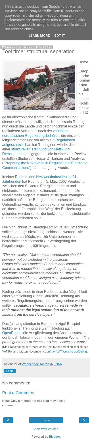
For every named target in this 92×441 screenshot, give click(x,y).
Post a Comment (18, 392)
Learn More (39, 36)
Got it (59, 36)
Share (10, 371)
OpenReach (11, 333)
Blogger (54, 436)
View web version (46, 429)
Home (46, 420)
